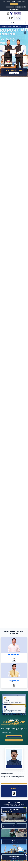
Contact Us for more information (14, 739)
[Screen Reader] (13, 7)
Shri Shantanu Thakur (14, 680)
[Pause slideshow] (25, 32)
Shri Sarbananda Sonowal (14, 654)
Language (3, 6)
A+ (22, 6)
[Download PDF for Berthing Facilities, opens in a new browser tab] (25, 835)
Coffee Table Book (14, 73)
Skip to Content (14, 3)
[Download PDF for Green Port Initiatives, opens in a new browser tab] (25, 819)
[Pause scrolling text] (26, 27)
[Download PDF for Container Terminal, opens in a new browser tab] (25, 850)
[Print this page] (25, 7)
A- (18, 6)
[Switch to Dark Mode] (16, 7)
